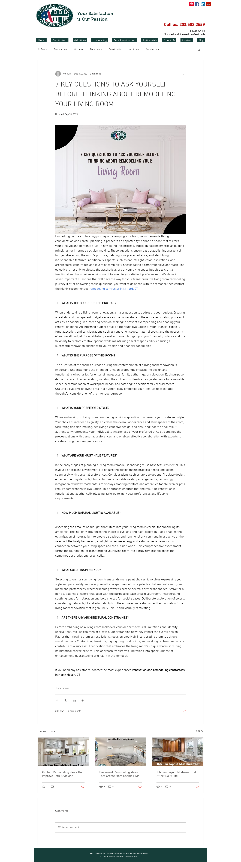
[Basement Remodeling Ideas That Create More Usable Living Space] (120, 752)
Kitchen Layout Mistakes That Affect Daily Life (176, 774)
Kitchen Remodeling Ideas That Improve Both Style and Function (63, 774)
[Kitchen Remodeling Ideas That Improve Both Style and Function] (63, 752)
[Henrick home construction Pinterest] (191, 4)
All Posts (42, 49)
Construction (115, 49)
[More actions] (184, 74)
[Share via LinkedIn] (74, 700)
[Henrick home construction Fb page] (197, 4)
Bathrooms (96, 49)
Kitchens (78, 49)
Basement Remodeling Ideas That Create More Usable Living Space (120, 774)
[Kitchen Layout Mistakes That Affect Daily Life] (177, 752)
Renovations (60, 49)
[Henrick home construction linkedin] (203, 4)
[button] (199, 49)
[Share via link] (83, 700)
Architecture (152, 49)
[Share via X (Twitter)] (65, 700)
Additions (134, 49)
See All (199, 730)
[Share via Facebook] (57, 700)
